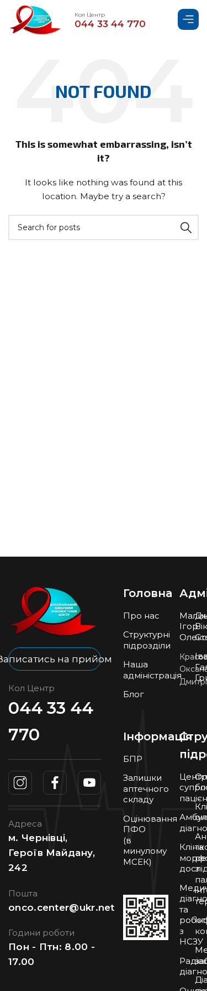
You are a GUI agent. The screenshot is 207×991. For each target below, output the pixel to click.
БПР (132, 759)
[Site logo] (35, 19)
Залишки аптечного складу (146, 788)
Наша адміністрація (152, 670)
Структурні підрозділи (147, 640)
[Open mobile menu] (188, 19)
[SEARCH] (186, 227)
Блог (133, 694)
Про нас (141, 615)
